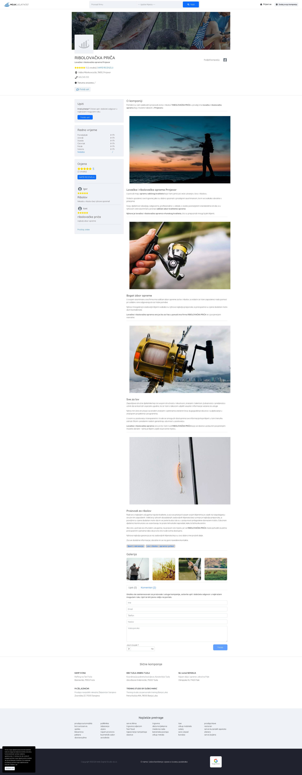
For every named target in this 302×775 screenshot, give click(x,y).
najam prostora (107, 732)
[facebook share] (225, 60)
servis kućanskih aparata (215, 729)
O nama (144, 762)
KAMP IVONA (80, 673)
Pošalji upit (84, 89)
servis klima (131, 723)
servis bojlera (210, 735)
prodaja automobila (83, 723)
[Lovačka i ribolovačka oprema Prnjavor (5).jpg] (216, 569)
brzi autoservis (81, 726)
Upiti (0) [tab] (132, 587)
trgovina (156, 723)
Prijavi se (267, 4)
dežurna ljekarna (159, 726)
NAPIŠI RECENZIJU (105, 67)
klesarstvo (79, 732)
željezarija (105, 726)
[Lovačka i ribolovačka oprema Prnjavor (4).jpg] (190, 569)
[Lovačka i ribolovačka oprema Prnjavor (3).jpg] (164, 569)
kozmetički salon (108, 735)
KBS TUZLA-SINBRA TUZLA (138, 673)
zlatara (207, 732)
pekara (78, 735)
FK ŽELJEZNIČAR (82, 688)
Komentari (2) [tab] (148, 587)
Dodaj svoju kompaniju (287, 4)
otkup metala (158, 735)
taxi (180, 723)
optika (77, 729)
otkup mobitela (185, 726)
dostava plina (80, 737)
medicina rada (158, 729)
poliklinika (105, 723)
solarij (181, 729)
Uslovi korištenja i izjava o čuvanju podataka (168, 762)
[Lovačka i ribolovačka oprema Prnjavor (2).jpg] (137, 569)
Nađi (192, 4)
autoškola (105, 737)
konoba (181, 735)
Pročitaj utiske (84, 229)
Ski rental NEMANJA (187, 673)
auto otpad (183, 732)
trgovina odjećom (134, 726)
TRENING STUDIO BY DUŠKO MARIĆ (141, 688)
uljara (103, 729)
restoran (208, 726)
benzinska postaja (160, 732)
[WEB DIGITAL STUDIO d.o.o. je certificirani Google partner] (216, 761)
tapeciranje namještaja (136, 732)
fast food (130, 729)
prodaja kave (210, 723)
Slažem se (10, 768)
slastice (129, 735)
